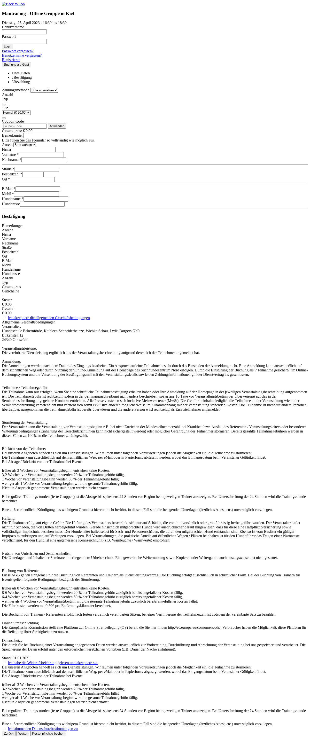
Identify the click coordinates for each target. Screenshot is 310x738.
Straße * (8, 169)
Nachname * (11, 159)
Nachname (10, 243)
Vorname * (10, 154)
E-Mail (7, 261)
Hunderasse (11, 204)
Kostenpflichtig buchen (48, 733)
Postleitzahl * (12, 174)
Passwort (9, 36)
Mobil (6, 265)
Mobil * (8, 194)
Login (7, 46)
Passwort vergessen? (17, 51)
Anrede (7, 144)
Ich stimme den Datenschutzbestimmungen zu (43, 729)
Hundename (11, 269)
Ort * (6, 179)
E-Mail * (9, 189)
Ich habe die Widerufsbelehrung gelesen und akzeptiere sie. (53, 663)
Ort (4, 256)
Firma (6, 149)
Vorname (9, 239)
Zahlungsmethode (15, 90)
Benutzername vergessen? (22, 55)
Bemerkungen (12, 135)
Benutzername (13, 27)
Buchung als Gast (16, 64)
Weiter (22, 733)
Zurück (9, 733)
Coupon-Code (13, 121)
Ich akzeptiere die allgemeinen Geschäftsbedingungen (49, 318)
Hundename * (12, 199)
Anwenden (57, 126)
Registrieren (11, 60)
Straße (7, 247)
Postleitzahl (10, 252)
